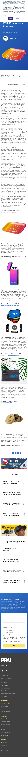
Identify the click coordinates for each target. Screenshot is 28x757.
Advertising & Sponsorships (8, 693)
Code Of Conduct (5, 721)
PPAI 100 (3, 691)
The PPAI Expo (5, 706)
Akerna (19, 93)
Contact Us (4, 745)
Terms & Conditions (6, 678)
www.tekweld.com (6, 402)
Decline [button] (17, 18)
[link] (14, 482)
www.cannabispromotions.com (10, 305)
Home (2, 75)
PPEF (2, 727)
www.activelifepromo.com (8, 447)
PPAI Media (9, 75)
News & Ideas (4, 685)
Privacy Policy (4, 675)
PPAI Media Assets (5, 732)
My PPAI (3, 729)
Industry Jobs (4, 748)
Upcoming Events (5, 703)
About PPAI (4, 742)
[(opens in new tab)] (14, 469)
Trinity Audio (16, 84)
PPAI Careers (4, 750)
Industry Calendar (5, 709)
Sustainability (4, 735)
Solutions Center (5, 719)
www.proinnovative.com (8, 258)
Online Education (5, 724)
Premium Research (5, 688)
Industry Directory (5, 711)
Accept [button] (10, 18)
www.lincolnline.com (15, 355)
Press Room (4, 696)
